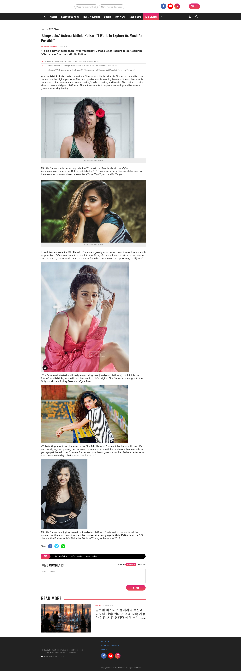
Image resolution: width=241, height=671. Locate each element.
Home (43, 29)
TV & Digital (151, 16)
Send (136, 588)
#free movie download (86, 7)
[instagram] (177, 6)
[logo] (53, 5)
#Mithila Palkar (61, 556)
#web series (91, 556)
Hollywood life (91, 16)
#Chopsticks (76, 556)
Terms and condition (110, 645)
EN (192, 6)
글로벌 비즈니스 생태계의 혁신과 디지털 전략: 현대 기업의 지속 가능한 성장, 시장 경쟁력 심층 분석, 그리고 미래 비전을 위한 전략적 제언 (120, 613)
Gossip (107, 16)
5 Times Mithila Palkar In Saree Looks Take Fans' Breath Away (71, 61)
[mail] (184, 6)
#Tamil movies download (111, 7)
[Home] (44, 16)
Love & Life (135, 16)
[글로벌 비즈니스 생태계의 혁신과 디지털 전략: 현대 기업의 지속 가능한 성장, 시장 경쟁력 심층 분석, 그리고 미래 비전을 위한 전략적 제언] (66, 618)
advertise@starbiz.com (54, 656)
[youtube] (170, 6)
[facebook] (163, 6)
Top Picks (120, 16)
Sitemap (104, 649)
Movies (53, 16)
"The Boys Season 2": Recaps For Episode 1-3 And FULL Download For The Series (80, 65)
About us (105, 641)
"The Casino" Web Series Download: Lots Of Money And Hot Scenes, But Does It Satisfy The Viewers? (89, 70)
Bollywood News (70, 16)
